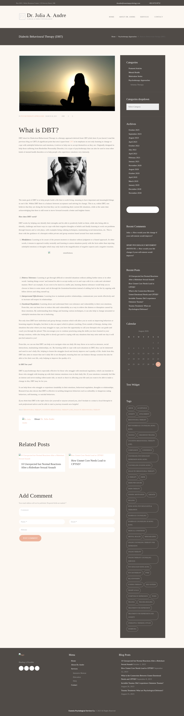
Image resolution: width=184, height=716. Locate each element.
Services (144, 17)
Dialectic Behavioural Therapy (87, 410)
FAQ (75, 681)
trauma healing (146, 602)
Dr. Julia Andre (47, 419)
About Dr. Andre (127, 17)
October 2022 (134, 146)
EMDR (143, 477)
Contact (158, 17)
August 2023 (134, 138)
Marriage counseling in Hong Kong (140, 523)
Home (111, 17)
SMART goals (133, 590)
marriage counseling (137, 515)
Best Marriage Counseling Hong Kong (141, 427)
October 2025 (134, 130)
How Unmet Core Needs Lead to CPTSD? (137, 668)
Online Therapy (134, 552)
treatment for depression (139, 608)
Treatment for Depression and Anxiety (141, 615)
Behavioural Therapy (32, 410)
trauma (131, 602)
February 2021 (134, 158)
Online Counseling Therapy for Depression (141, 544)
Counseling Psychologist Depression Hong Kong (139, 457)
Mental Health (134, 72)
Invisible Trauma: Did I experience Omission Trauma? (142, 683)
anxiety (131, 414)
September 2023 (135, 134)
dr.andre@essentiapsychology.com (128, 3)
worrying (132, 629)
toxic (154, 596)
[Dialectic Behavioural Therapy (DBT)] (67, 83)
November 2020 (135, 165)
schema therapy (135, 584)
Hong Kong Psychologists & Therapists (140, 508)
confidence (147, 450)
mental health (134, 537)
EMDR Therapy (134, 489)
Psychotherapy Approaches (127, 37)
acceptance (142, 408)
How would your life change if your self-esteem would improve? (140, 252)
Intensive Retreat (79, 673)
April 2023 (133, 142)
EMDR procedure (135, 483)
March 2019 (133, 181)
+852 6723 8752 (154, 3)
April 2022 (133, 154)
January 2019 (134, 185)
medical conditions (136, 531)
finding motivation (136, 494)
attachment (144, 414)
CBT (71, 142)
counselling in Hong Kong (139, 465)
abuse (130, 408)
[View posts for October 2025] (129, 331)
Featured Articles (135, 68)
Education (77, 677)
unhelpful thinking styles (139, 623)
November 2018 (135, 193)
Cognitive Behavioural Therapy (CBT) (57, 410)
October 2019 (134, 173)
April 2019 (133, 177)
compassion (133, 450)
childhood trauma (147, 435)
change (131, 435)
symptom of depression (138, 596)
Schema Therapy (137, 85)
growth (151, 494)
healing (131, 500)
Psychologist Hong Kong (138, 567)
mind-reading (150, 537)
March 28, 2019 (51, 116)
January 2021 (134, 161)
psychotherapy (134, 573)
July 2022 (132, 150)
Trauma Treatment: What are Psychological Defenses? (142, 690)
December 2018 (135, 189)
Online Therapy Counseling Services (139, 559)
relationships (134, 579)
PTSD (147, 573)
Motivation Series (135, 76)
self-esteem (151, 584)
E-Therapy (132, 477)
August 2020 (134, 169)
